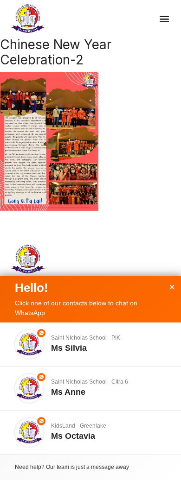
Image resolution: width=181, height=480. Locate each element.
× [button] (172, 287)
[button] (164, 18)
